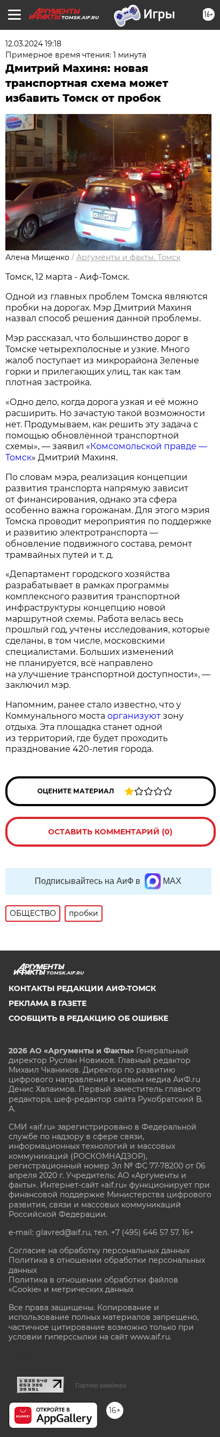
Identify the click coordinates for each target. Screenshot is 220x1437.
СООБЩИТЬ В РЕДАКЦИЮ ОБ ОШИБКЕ (88, 1018)
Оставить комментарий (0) (110, 832)
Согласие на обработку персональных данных (99, 1250)
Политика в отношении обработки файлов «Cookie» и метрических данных (93, 1284)
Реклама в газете (48, 1003)
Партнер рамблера (100, 1385)
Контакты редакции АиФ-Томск (82, 988)
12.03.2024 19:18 (33, 43)
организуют (134, 716)
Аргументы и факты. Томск (128, 257)
